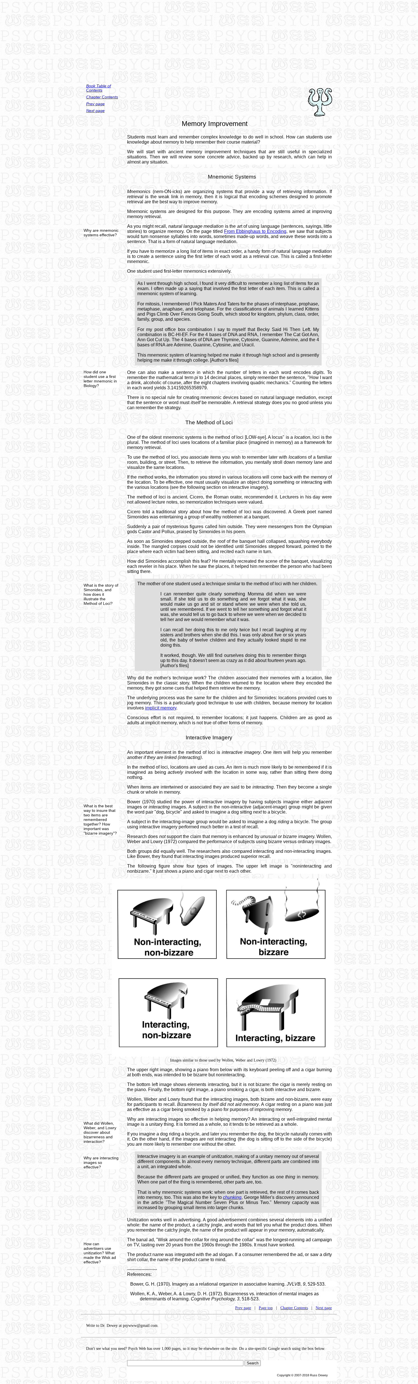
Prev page (95, 104)
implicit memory (160, 708)
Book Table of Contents (98, 88)
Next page (95, 111)
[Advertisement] (209, 40)
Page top (266, 1308)
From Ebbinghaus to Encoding (255, 231)
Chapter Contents (102, 97)
